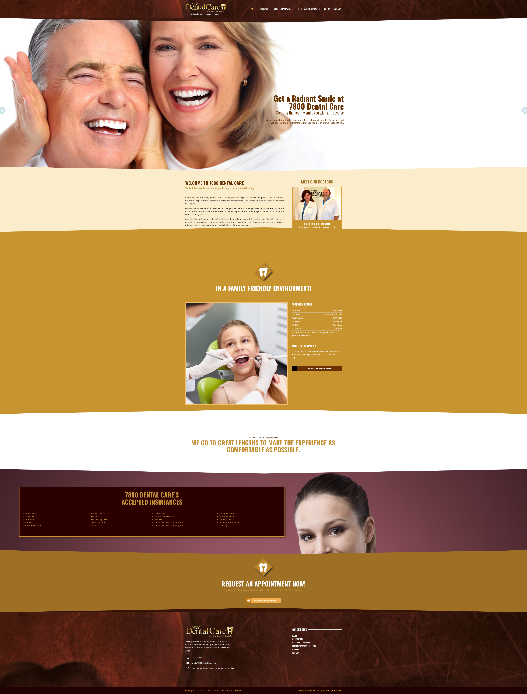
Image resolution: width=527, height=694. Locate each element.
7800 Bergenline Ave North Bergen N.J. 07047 (213, 668)
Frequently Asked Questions (308, 9)
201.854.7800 (197, 657)
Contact (337, 9)
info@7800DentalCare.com (203, 663)
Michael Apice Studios (332, 690)
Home (252, 9)
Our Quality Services (282, 9)
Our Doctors (264, 9)
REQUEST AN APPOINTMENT (319, 368)
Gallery (327, 9)
